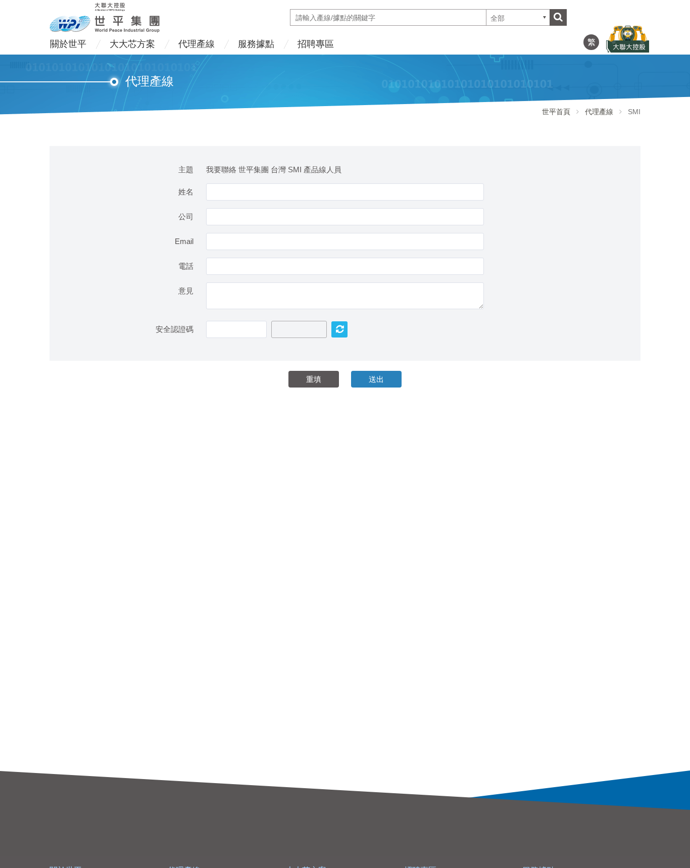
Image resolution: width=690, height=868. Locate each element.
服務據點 (256, 44)
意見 (185, 290)
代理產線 (196, 44)
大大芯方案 (132, 44)
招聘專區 (316, 44)
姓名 (185, 191)
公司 (185, 216)
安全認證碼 (174, 329)
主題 (185, 169)
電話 (185, 266)
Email (184, 241)
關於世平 (68, 44)
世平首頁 (556, 112)
